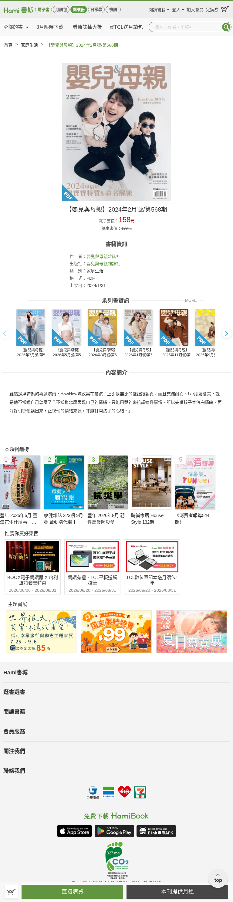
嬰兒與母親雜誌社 (103, 256)
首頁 (8, 45)
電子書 (43, 9)
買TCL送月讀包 (126, 27)
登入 (176, 9)
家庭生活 (29, 45)
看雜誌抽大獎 (87, 27)
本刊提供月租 (177, 892)
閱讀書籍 (157, 9)
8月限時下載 (49, 27)
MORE (191, 300)
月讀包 (61, 9)
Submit (226, 27)
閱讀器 (79, 9)
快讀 (113, 9)
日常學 (96, 9)
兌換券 (212, 9)
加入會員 (195, 9)
